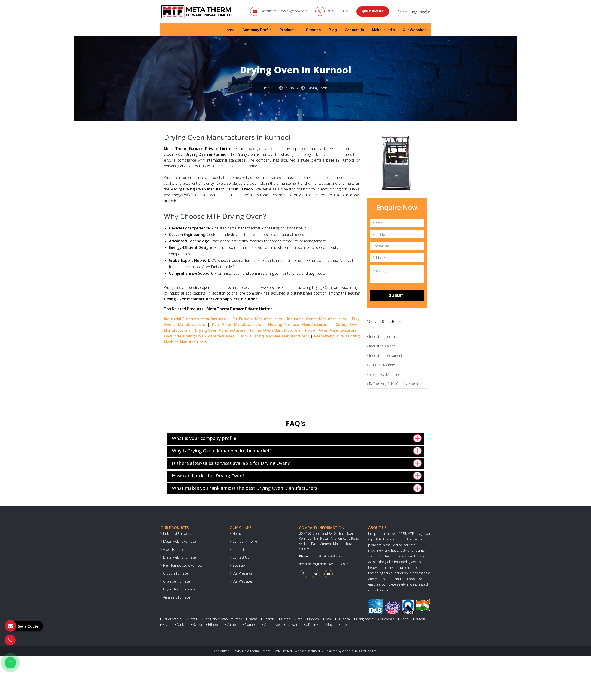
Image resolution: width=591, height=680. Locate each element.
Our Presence (242, 573)
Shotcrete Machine (384, 374)
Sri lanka (343, 619)
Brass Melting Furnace (179, 557)
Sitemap (313, 29)
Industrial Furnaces (384, 336)
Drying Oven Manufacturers (220, 330)
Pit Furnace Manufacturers (257, 318)
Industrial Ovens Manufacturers (316, 318)
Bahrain (268, 619)
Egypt (166, 624)
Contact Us (354, 29)
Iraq (299, 619)
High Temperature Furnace (183, 565)
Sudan (181, 624)
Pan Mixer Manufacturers (236, 324)
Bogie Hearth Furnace (179, 589)
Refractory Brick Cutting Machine (395, 383)
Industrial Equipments (386, 355)
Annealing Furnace (176, 597)
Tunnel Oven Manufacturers (275, 330)
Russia (345, 624)
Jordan (313, 619)
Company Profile (257, 29)
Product (287, 29)
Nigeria (420, 619)
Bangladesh (364, 619)
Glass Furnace (173, 549)
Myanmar (386, 619)
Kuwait (192, 619)
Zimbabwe (271, 624)
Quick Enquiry (373, 11)
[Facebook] (303, 574)
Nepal (404, 619)
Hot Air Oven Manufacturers (331, 330)
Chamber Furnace (176, 581)
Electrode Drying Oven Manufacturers (199, 336)
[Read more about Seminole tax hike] (10, 662)
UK (307, 624)
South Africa (325, 624)
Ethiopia (213, 624)
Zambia (232, 624)
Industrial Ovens (381, 346)
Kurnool (292, 87)
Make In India (383, 29)
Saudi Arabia (171, 619)
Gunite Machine (381, 364)
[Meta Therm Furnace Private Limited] (196, 12)
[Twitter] (315, 574)
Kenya (197, 624)
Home (229, 29)
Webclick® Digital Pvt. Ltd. (359, 651)
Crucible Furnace (175, 573)
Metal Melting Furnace (179, 541)
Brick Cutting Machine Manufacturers (274, 336)
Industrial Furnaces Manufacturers (195, 318)
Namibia (250, 624)
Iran (327, 619)
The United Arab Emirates (222, 619)
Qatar (252, 619)
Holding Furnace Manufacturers (298, 324)
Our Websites (415, 29)
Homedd (269, 87)
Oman (285, 619)
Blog (333, 29)
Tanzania (292, 624)
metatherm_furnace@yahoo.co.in (284, 11)
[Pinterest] (328, 574)
